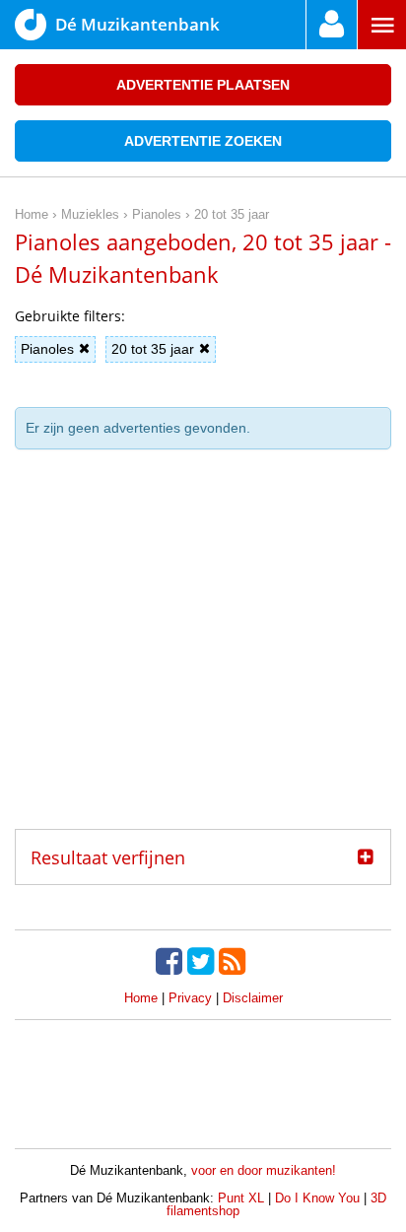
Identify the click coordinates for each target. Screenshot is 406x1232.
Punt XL (241, 1198)
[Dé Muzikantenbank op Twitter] (203, 961)
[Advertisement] (203, 646)
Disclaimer (253, 998)
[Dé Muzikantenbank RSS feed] (234, 961)
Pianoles (47, 349)
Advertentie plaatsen (203, 85)
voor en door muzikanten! (263, 1170)
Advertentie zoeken (203, 141)
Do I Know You (317, 1198)
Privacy (190, 998)
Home (141, 998)
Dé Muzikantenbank (137, 24)
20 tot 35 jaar (152, 349)
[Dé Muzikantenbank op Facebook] (171, 961)
